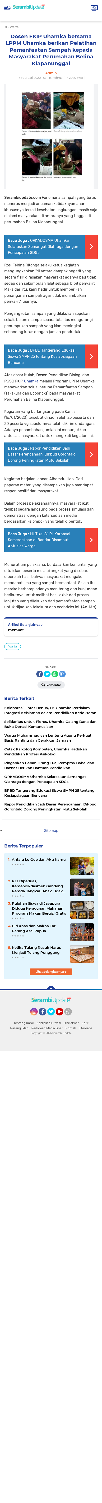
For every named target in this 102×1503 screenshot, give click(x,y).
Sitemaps (85, 1028)
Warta (12, 646)
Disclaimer (71, 1023)
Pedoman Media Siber (47, 1028)
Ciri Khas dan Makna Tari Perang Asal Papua (34, 928)
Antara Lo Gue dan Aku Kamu (39, 859)
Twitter (53, 1017)
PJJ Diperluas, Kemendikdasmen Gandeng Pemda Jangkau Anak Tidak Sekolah (37, 886)
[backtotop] (51, 990)
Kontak (70, 1028)
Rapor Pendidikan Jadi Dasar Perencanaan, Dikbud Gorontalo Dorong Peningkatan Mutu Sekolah (41, 454)
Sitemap (51, 830)
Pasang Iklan (19, 1028)
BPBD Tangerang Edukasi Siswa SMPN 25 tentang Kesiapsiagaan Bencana (42, 356)
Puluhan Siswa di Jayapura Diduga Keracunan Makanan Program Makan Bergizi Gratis (39, 908)
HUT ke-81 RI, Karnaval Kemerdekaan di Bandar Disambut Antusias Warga (39, 540)
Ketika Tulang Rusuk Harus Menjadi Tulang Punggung (36, 950)
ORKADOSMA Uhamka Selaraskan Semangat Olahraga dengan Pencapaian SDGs (43, 246)
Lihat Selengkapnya (50, 971)
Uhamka (31, 381)
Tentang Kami (24, 1023)
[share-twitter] (47, 674)
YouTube (63, 1017)
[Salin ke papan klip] (62, 674)
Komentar (53, 685)
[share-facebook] (39, 674)
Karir (85, 1023)
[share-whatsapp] (54, 674)
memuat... (17, 630)
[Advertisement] (51, 1274)
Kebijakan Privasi (49, 1023)
